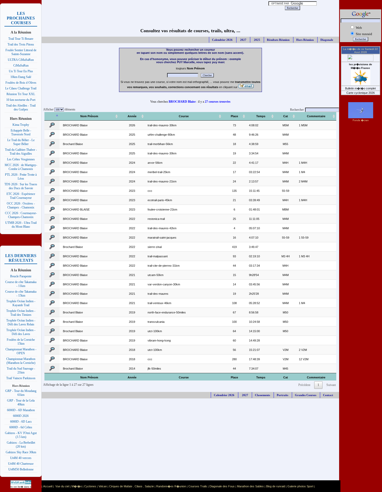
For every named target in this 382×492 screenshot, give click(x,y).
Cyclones (90, 486)
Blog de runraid (275, 486)
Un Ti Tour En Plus (21, 71)
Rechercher (297, 109)
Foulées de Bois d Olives (20, 82)
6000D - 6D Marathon (21, 410)
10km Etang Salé (20, 77)
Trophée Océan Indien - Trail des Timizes (20, 313)
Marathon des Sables (250, 486)
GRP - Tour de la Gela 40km (21, 402)
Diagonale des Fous (222, 486)
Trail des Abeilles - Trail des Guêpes (21, 107)
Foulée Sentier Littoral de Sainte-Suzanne (20, 52)
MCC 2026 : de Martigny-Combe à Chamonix (21, 167)
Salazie (149, 486)
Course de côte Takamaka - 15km (20, 293)
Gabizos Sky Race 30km (21, 452)
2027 (242, 39)
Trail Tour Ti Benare (20, 39)
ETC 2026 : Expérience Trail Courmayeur (20, 196)
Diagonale (326, 39)
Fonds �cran (361, 120)
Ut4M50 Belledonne (21, 469)
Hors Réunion (305, 39)
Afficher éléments (58, 109)
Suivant (331, 385)
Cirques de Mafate (120, 486)
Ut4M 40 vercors (20, 458)
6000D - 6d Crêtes (20, 427)
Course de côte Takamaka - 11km (20, 284)
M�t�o (76, 486)
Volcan (102, 486)
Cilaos (138, 486)
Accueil (47, 486)
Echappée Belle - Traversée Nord (21, 132)
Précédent (304, 385)
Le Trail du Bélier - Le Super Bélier (21, 142)
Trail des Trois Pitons (21, 44)
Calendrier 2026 (222, 39)
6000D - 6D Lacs (21, 421)
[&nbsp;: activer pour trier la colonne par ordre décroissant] (52, 116)
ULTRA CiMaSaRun (21, 60)
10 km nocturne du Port (20, 100)
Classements (262, 395)
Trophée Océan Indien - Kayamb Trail (20, 303)
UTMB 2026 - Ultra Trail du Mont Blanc (21, 224)
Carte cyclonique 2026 (360, 92)
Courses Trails (197, 486)
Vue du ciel (62, 486)
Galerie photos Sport (300, 486)
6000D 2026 (21, 416)
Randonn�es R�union (171, 486)
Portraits (282, 395)
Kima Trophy (20, 125)
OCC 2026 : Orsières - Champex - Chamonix (21, 205)
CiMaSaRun (21, 65)
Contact (328, 395)
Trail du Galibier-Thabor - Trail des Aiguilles (21, 151)
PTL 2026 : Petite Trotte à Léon (21, 176)
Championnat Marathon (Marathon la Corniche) (20, 361)
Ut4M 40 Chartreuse (21, 463)
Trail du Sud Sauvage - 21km (21, 370)
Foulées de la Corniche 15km (21, 341)
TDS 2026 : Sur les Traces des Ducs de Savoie (20, 186)
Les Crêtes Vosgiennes (21, 159)
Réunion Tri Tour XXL (20, 94)
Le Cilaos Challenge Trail (20, 88)
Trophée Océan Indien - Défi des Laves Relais (20, 322)
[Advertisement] (149, 8)
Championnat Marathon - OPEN (20, 351)
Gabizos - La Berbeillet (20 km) (21, 444)
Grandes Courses (305, 395)
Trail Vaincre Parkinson (20, 378)
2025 (256, 39)
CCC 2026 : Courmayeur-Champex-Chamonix (21, 215)
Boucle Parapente (20, 276)
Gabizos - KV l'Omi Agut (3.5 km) (21, 435)
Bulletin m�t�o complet (360, 88)
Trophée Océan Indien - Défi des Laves (20, 332)
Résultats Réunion (278, 39)
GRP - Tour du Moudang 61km (20, 393)
